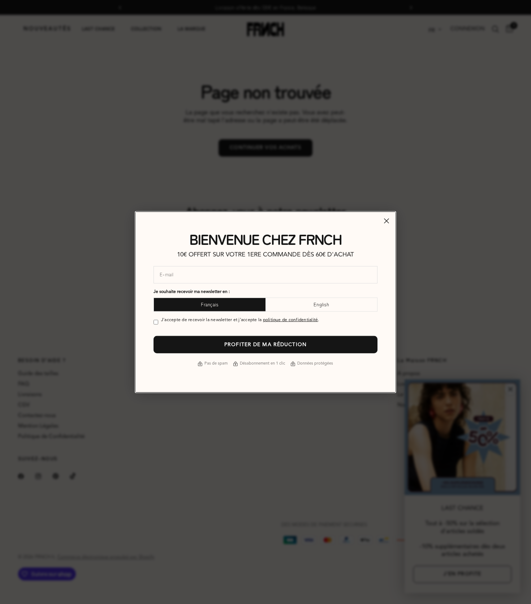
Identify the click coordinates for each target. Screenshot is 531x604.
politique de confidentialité (290, 320)
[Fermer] (386, 221)
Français (209, 304)
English (321, 304)
